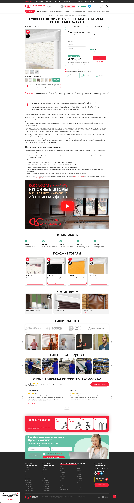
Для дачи (45, 469)
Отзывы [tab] (105, 93)
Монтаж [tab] (60, 93)
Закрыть (10, 499)
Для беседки (46, 484)
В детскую (27, 478)
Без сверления (28, 486)
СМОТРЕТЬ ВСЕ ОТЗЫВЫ (99, 384)
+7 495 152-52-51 (101, 468)
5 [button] (66, 409)
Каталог (31, 11)
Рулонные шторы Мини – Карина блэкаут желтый (77, 278)
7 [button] (68, 409)
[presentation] (77, 38)
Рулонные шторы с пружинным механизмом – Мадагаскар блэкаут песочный (97, 279)
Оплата (79, 472)
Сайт (53, 384)
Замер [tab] (52, 93)
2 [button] (63, 409)
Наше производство (82, 489)
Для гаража (45, 480)
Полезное (79, 482)
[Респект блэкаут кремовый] (42, 80)
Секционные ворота (104, 11)
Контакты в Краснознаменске (100, 464)
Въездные (62, 474)
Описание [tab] (29, 93)
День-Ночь (92, 11)
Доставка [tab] (70, 93)
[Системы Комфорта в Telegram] (101, 473)
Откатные (62, 470)
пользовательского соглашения (99, 499)
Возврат (79, 476)
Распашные (62, 478)
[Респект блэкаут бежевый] (26, 80)
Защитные (45, 478)
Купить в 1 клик (99, 61)
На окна (44, 467)
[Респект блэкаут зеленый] (34, 80)
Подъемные (63, 480)
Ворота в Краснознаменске (68, 463)
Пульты (61, 466)
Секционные (63, 483)
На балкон (45, 476)
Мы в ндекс (34, 385)
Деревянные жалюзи (57, 11)
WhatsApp (61, 384)
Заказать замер (71, 6)
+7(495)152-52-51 (40, 178)
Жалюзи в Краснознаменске (31, 464)
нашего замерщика (78, 176)
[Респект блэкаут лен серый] (46, 80)
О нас (78, 466)
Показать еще (56, 80)
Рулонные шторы (43, 11)
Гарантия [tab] (88, 93)
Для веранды (46, 486)
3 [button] (64, 409)
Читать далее (31, 403)
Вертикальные (28, 484)
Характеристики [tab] (41, 93)
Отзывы (75, 1)
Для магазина (46, 488)
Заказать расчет (58, 1)
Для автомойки (63, 487)
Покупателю (67, 1)
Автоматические (29, 490)
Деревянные (28, 482)
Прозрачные (46, 482)
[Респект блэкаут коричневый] (38, 80)
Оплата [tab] (78, 93)
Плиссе (27, 467)
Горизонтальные (29, 488)
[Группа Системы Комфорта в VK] (95, 473)
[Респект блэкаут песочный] (50, 80)
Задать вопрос (102, 484)
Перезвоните (82, 6)
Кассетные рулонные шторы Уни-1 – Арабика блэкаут (34, 278)
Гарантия (79, 480)
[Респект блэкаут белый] (30, 80)
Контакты (92, 1)
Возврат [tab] (96, 93)
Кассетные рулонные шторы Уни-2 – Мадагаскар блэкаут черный (55, 278)
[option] (43, 49)
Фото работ (48, 1)
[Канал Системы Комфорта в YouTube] (98, 473)
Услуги (86, 1)
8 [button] (69, 409)
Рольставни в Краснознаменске (48, 464)
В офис (26, 471)
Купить (35, 283)
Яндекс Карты (44, 384)
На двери (45, 471)
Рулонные (27, 476)
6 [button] (67, 409)
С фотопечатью (46, 490)
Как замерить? (76, 26)
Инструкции (80, 487)
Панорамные (63, 485)
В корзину (99, 58)
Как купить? (80, 485)
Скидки (80, 1)
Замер (78, 468)
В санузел (45, 474)
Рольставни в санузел (79, 11)
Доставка (79, 478)
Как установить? (99, 26)
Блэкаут (68, 11)
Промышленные (64, 489)
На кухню (27, 474)
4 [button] (65, 409)
